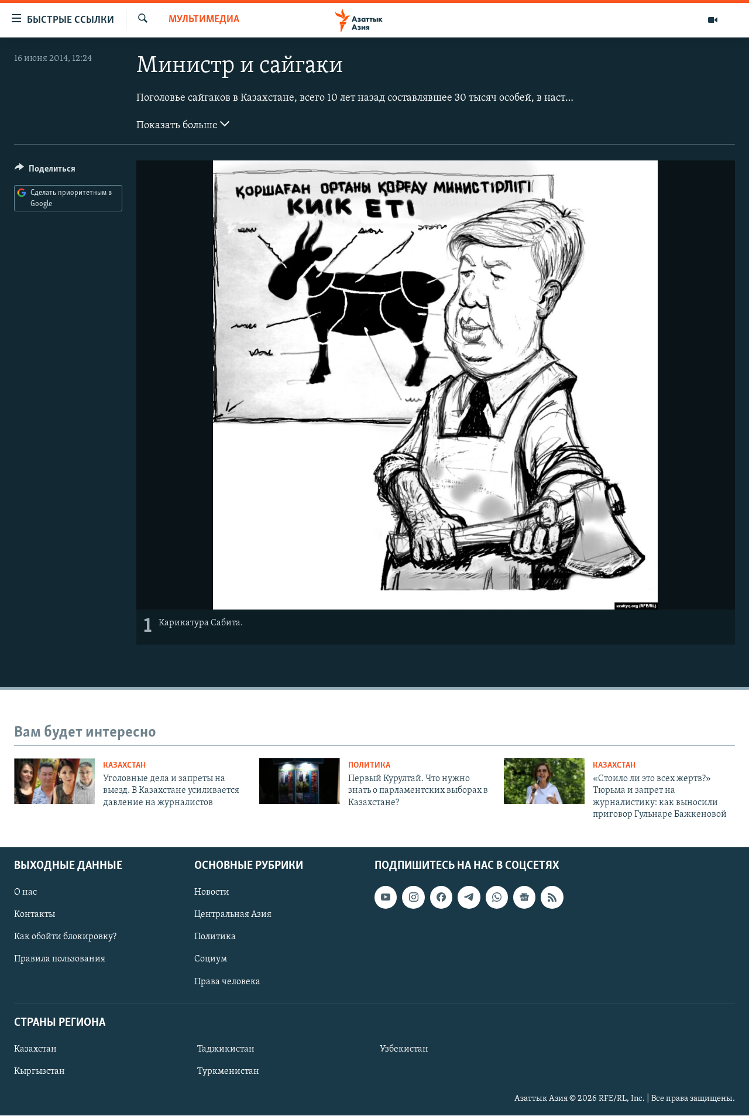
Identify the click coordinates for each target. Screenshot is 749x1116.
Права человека (227, 982)
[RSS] (552, 897)
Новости (211, 893)
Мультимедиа (204, 20)
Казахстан (124, 765)
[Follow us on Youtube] (385, 897)
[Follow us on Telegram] (469, 897)
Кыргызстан (39, 1071)
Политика (369, 765)
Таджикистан (226, 1049)
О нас (25, 893)
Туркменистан (228, 1071)
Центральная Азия (233, 915)
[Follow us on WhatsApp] (497, 897)
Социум (210, 959)
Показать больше (178, 126)
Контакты (34, 915)
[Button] (45, 171)
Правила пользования (59, 959)
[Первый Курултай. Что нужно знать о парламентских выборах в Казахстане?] (299, 781)
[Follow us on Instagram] (413, 897)
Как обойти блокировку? (65, 937)
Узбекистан (404, 1049)
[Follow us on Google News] (524, 897)
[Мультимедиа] (712, 20)
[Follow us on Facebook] (441, 897)
